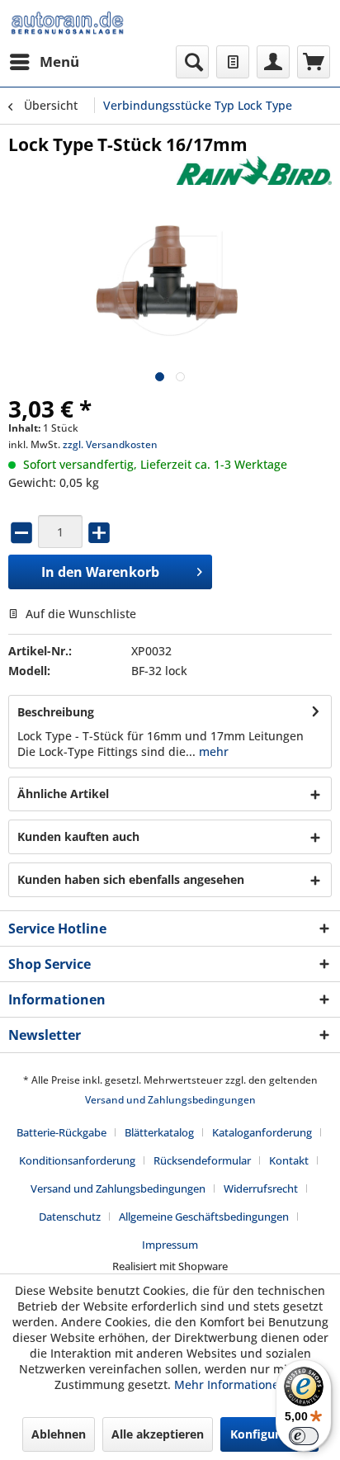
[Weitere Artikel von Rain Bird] (254, 170)
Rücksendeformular (202, 1160)
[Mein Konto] (273, 61)
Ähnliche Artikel (63, 793)
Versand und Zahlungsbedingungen (170, 1100)
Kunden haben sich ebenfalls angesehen (130, 879)
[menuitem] (43, 61)
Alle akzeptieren (157, 1434)
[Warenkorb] (313, 61)
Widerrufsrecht (261, 1188)
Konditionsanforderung (77, 1160)
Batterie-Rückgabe (61, 1132)
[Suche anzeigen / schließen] (192, 61)
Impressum (170, 1244)
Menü (59, 61)
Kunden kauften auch (78, 836)
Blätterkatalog (159, 1132)
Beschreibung (55, 712)
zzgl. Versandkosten (110, 444)
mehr (212, 751)
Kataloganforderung (262, 1132)
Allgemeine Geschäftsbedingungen (204, 1216)
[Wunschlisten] (232, 61)
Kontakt (289, 1160)
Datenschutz (70, 1216)
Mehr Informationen (230, 1384)
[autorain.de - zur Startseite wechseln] (67, 22)
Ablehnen (58, 1434)
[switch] (304, 1436)
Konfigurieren (269, 1434)
